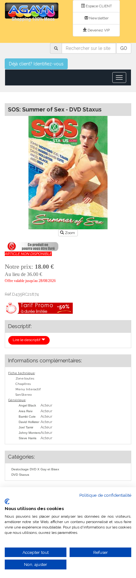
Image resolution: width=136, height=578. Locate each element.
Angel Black (27, 405)
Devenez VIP (98, 30)
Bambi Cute (27, 416)
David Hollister (29, 422)
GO (123, 48)
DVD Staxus (20, 474)
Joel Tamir (26, 427)
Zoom (70, 233)
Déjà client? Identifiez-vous (36, 63)
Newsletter (98, 18)
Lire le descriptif (27, 340)
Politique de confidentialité (105, 495)
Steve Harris (27, 438)
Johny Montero (29, 432)
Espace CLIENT (98, 6)
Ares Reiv (26, 411)
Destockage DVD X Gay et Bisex (35, 469)
